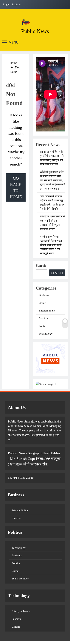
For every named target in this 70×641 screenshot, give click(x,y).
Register (16, 4)
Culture (16, 626)
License (16, 518)
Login (6, 4)
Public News (35, 31)
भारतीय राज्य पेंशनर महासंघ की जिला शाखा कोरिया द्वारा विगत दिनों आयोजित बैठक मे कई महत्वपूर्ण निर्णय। (51, 245)
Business (44, 295)
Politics (43, 325)
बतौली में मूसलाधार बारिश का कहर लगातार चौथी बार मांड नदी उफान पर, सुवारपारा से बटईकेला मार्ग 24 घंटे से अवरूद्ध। (52, 180)
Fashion (43, 318)
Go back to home (16, 187)
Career (15, 570)
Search (41, 265)
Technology (46, 333)
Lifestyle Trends (21, 611)
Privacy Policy (20, 510)
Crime (42, 302)
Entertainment (47, 310)
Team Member (20, 578)
